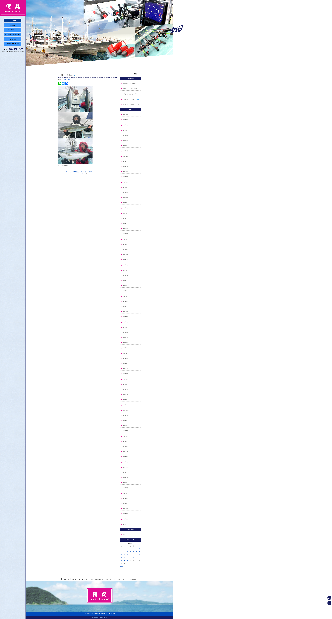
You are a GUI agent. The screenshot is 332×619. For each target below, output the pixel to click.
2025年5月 (125, 192)
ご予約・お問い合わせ (13, 43)
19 (130, 557)
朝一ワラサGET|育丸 (168, 0)
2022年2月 (125, 394)
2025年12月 (126, 156)
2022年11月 (126, 348)
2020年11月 (126, 472)
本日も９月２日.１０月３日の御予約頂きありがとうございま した (132, 104)
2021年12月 (126, 405)
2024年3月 (125, 265)
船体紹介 (13, 25)
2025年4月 (125, 197)
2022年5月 (125, 379)
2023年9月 (125, 296)
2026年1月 (125, 151)
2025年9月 (125, 171)
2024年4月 (125, 260)
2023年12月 (126, 280)
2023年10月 (126, 291)
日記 (124, 534)
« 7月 (121, 566)
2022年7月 (125, 368)
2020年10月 (126, 477)
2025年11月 (126, 161)
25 (127, 560)
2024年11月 (126, 223)
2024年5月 (125, 254)
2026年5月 (125, 130)
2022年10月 (126, 353)
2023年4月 (125, 322)
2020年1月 (125, 524)
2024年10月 (126, 228)
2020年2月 (125, 519)
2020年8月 (125, 488)
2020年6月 (125, 498)
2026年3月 (125, 140)
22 (139, 557)
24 (124, 560)
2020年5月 (125, 503)
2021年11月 (126, 410)
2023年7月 (125, 306)
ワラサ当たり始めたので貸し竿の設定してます (132, 94)
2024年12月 (126, 218)
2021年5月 (125, 441)
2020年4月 (125, 508)
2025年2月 (125, 208)
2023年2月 (125, 332)
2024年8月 (125, 239)
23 (121, 560)
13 (133, 554)
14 (136, 554)
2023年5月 (125, 317)
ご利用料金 (13, 39)
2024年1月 (125, 275)
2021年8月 (125, 425)
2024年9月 (125, 234)
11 (127, 554)
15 (139, 554)
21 (136, 557)
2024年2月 (125, 270)
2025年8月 (125, 177)
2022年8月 (125, 363)
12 (130, 554)
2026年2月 (125, 145)
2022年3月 (125, 389)
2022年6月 (125, 374)
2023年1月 (125, 337)
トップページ (13, 20)
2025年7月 (125, 182)
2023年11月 (126, 285)
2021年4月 (125, 446)
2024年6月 (125, 249)
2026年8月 (125, 114)
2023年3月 (125, 327)
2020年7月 (125, 493)
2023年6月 (125, 311)
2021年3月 (125, 451)
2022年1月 (125, 399)
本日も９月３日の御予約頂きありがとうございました (132, 83)
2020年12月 (126, 467)
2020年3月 (125, 514)
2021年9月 (125, 420)
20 (133, 557)
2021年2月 (125, 457)
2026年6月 (125, 125)
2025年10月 (126, 166)
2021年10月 (126, 415)
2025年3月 (125, 202)
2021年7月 (125, 431)
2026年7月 (125, 120)
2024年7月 (125, 244)
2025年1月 (125, 213)
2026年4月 (125, 135)
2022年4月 (125, 384)
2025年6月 (125, 187)
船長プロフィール (13, 29)
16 (121, 557)
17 (124, 557)
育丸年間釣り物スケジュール (13, 34)
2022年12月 (126, 342)
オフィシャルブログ (131, 579)
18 (127, 557)
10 (124, 554)
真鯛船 (92, 172)
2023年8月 (125, 301)
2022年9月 (125, 358)
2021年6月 (125, 436)
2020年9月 (125, 482)
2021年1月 (125, 462)
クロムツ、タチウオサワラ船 (130, 88)
